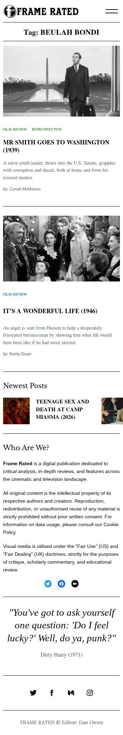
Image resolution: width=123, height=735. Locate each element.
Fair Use (86, 546)
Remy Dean (20, 354)
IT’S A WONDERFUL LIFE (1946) (50, 310)
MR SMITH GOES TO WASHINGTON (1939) (56, 146)
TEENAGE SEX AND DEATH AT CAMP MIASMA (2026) (62, 409)
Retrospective (47, 129)
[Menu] (112, 11)
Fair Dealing (18, 554)
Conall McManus (25, 189)
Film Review (15, 129)
